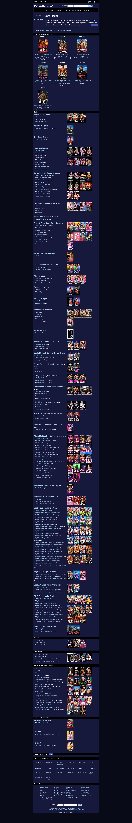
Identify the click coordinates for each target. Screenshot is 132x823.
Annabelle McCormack (60, 763)
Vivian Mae (49, 762)
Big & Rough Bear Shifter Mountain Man (46, 512)
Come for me (40, 119)
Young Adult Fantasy (46, 799)
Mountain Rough (41, 346)
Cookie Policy (59, 809)
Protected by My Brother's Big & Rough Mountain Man (43, 106)
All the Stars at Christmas (42, 239)
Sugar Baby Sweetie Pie (43, 225)
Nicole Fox (92, 768)
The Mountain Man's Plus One (82, 80)
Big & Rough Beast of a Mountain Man (62, 55)
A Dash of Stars (39, 235)
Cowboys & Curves (40, 675)
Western (56, 795)
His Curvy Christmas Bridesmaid (45, 189)
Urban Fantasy (44, 792)
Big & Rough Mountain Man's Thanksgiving (47, 549)
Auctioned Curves (40, 659)
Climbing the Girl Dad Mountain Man (46, 734)
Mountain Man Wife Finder (43, 82)
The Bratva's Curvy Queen (42, 709)
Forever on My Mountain (43, 398)
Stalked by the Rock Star (44, 459)
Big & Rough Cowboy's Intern (44, 603)
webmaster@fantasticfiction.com (77, 811)
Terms (65, 809)
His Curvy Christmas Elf (41, 682)
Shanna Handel (48, 778)
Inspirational (84, 792)
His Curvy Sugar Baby (42, 187)
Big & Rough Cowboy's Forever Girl (46, 617)
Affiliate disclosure (72, 809)
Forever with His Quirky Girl (43, 357)
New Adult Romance (59, 31)
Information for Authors (74, 808)
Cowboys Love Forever (41, 693)
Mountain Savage (41, 344)
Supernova (39, 117)
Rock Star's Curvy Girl (41, 698)
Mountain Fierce (41, 349)
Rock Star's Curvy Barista (42, 488)
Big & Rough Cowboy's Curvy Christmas (47, 608)
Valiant (38, 316)
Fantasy (67, 10)
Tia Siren (80, 768)
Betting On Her (40, 303)
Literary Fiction (85, 789)
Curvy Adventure (41, 169)
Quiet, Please (38, 244)
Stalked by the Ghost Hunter (45, 468)
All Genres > (88, 10)
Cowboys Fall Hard (40, 677)
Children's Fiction (86, 795)
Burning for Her (39, 404)
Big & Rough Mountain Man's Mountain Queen (48, 526)
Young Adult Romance (72, 797)
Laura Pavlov (38, 768)
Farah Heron (38, 778)
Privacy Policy (52, 809)
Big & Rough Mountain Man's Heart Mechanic (48, 542)
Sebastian (39, 208)
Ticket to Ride (39, 280)
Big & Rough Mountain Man (43, 510)
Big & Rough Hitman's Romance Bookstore (48, 576)
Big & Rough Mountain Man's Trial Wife (82, 55)
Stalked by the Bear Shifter (43, 452)
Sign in (89, 2)
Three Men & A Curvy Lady (42, 278)
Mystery (45, 10)
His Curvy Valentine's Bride (42, 194)
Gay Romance (70, 795)
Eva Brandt (70, 768)
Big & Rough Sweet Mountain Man (44, 524)
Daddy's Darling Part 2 (42, 380)
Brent (37, 210)
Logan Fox (48, 772)
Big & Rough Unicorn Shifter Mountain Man (47, 545)
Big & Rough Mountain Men (62, 58)
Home (36, 2)
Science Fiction (77, 10)
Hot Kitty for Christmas (41, 501)
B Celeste (48, 768)
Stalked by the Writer (43, 466)
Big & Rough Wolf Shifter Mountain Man (46, 535)
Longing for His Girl (40, 360)
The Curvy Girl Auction (41, 700)
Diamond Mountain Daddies (43, 283)
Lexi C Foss (70, 772)
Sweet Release (40, 289)
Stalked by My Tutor (42, 477)
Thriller (52, 10)
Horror (42, 790)
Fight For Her (38, 642)
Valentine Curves (40, 661)
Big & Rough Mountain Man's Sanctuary (46, 547)
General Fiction (85, 787)
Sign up (95, 2)
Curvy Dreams (40, 151)
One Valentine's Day (41, 645)
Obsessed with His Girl (41, 680)
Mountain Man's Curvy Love (44, 128)
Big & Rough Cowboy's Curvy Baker (46, 612)
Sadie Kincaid (82, 762)
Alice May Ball (60, 768)
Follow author (38, 19)
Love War (37, 371)
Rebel (36, 673)
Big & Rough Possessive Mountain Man (46, 522)
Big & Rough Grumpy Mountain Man (45, 515)
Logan (38, 212)
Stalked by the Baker (42, 457)
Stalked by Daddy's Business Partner (46, 447)
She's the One (40, 139)
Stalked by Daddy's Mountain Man (46, 450)
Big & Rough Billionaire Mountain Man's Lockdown (49, 556)
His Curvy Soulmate (42, 184)
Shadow (38, 314)
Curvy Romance (40, 160)
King (36, 670)
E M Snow (92, 762)
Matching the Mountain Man (43, 80)
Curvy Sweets (40, 153)
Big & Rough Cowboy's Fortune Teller (47, 605)
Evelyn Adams (82, 772)
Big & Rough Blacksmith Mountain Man (46, 531)
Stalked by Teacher (41, 443)
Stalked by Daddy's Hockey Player (46, 454)
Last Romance (40, 121)
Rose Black (38, 772)
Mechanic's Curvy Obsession (44, 429)
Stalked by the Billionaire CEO (44, 440)
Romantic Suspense (45, 31)
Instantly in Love (39, 656)
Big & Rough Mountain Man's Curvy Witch (47, 554)
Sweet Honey (40, 228)
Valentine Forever (40, 686)
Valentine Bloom (41, 418)
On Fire (37, 369)
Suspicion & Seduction (41, 241)
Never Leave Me (40, 393)
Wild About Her (40, 301)
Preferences (81, 809)
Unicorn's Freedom (41, 267)
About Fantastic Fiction (58, 808)
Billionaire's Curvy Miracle (43, 175)
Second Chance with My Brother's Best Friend (49, 592)
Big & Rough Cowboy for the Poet (45, 601)
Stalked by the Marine (42, 445)
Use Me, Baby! (39, 232)
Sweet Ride (38, 691)
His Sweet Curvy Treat (41, 196)
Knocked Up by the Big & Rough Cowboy (43, 55)
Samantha (39, 319)
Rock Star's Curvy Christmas (44, 723)
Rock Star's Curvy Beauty (43, 180)
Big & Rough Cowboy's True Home (62, 81)
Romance (60, 10)
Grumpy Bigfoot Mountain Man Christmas (47, 702)
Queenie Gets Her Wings (43, 230)
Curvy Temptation (41, 167)
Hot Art (37, 499)
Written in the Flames (41, 409)
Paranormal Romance (46, 797)
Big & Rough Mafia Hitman (43, 574)
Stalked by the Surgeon (43, 463)
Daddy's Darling (40, 378)
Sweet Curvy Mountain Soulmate (44, 689)
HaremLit (42, 795)
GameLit (42, 794)
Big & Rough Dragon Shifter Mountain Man (47, 533)
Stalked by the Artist (42, 438)
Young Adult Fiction (86, 794)
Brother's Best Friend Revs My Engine (47, 590)
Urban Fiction (85, 790)
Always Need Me (41, 396)
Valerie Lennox (39, 762)
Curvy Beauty (40, 162)
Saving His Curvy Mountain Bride (44, 696)
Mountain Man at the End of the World (46, 707)
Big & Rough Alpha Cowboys (43, 58)
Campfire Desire (41, 391)
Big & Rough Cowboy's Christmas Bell (47, 610)
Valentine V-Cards (41, 416)
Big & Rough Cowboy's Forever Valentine (48, 614)
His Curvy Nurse (41, 182)
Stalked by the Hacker (43, 475)
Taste (37, 256)
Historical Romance (72, 789)
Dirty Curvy (38, 640)
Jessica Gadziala (91, 773)
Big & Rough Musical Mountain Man (45, 519)
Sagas (68, 792)
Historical (57, 790)
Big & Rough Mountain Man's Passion (45, 558)
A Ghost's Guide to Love (42, 237)
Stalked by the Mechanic (44, 470)
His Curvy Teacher (41, 191)
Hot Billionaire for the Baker (43, 504)
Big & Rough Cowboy (42, 598)
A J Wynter (59, 772)
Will (37, 206)
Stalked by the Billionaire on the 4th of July (49, 461)
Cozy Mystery (58, 794)
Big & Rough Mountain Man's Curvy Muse (47, 551)
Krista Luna (70, 762)
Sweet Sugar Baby (41, 292)
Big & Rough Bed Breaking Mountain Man (47, 529)
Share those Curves (40, 333)
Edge (37, 312)
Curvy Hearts (40, 164)
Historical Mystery (59, 792)
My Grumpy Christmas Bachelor (44, 705)
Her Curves (38, 668)
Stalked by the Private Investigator (47, 473)
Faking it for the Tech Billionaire (44, 745)
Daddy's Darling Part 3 (42, 382)
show (50, 754)
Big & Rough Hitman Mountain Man (45, 517)
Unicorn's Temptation (41, 269)
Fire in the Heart (39, 407)
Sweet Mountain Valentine (42, 684)
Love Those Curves (40, 654)
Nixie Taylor (55, 217)
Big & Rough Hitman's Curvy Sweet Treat (48, 578)
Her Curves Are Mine (42, 178)
